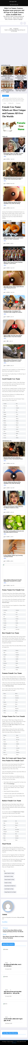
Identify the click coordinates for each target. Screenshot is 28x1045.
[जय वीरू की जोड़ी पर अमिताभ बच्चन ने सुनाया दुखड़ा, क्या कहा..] (5, 1003)
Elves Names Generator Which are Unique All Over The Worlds (13, 937)
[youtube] (17, 4)
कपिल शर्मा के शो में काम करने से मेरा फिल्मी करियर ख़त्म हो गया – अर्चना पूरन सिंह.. (12, 992)
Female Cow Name (12, 99)
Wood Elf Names (5, 602)
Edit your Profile (20, 917)
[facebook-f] (10, 4)
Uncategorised (5, 95)
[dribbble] (14, 4)
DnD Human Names (10, 685)
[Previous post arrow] (24, 930)
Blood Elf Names (18, 860)
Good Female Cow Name (9, 888)
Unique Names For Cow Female (10, 892)
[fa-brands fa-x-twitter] (12, 4)
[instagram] (15, 4)
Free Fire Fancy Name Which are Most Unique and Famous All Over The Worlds (13, 931)
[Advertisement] (14, 48)
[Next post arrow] (24, 937)
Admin (5, 103)
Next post (4, 934)
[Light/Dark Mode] (24, 23)
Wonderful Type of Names (18, 811)
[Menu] (2, 23)
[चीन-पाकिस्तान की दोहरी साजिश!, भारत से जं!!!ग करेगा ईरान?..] (5, 949)
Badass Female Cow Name (7, 98)
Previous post (5, 928)
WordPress (15, 1041)
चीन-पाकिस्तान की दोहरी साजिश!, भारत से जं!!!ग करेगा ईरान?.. (12, 965)
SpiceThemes (14, 1042)
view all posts (4, 921)
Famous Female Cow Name (9, 879)
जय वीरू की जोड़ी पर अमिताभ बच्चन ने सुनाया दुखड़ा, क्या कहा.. (13, 1019)
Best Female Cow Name (16, 98)
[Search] (21, 23)
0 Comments (18, 103)
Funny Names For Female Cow (10, 885)
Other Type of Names (13, 724)
